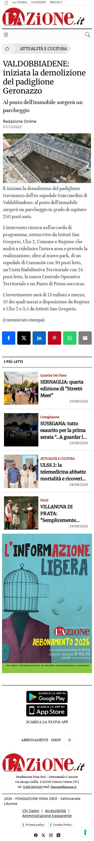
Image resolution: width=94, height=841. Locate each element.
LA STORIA (19, 2)
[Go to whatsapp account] (58, 835)
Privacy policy (35, 824)
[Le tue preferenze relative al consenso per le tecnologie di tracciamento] (85, 832)
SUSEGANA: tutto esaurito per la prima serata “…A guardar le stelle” (63, 430)
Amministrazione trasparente (47, 815)
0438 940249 (33, 787)
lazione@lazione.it (63, 787)
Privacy (56, 2)
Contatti (38, 2)
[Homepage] (7, 49)
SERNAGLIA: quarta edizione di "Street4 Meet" (61, 388)
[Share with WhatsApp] (69, 338)
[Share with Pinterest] (54, 338)
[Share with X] (24, 338)
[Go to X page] (43, 835)
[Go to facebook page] (36, 835)
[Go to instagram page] (51, 835)
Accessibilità (55, 810)
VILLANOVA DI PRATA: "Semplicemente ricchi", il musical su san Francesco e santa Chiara (63, 514)
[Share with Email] (85, 338)
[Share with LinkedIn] (39, 338)
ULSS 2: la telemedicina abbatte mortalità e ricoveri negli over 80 (63, 472)
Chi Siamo (30, 810)
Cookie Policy (62, 824)
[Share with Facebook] (8, 338)
